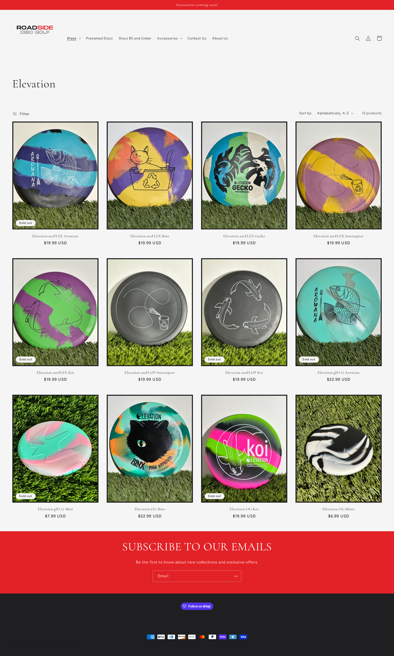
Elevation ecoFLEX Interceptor (338, 236)
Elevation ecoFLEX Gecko (244, 236)
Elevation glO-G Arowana (338, 372)
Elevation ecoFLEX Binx (149, 236)
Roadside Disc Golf (37, 645)
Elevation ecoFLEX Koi (55, 372)
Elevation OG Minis (338, 509)
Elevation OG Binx (150, 509)
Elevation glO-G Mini (55, 509)
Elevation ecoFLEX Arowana (55, 236)
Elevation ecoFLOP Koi (244, 372)
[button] (73, 38)
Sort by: (305, 113)
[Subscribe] (235, 576)
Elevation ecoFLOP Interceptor (150, 372)
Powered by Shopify (65, 645)
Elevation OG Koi (244, 509)
